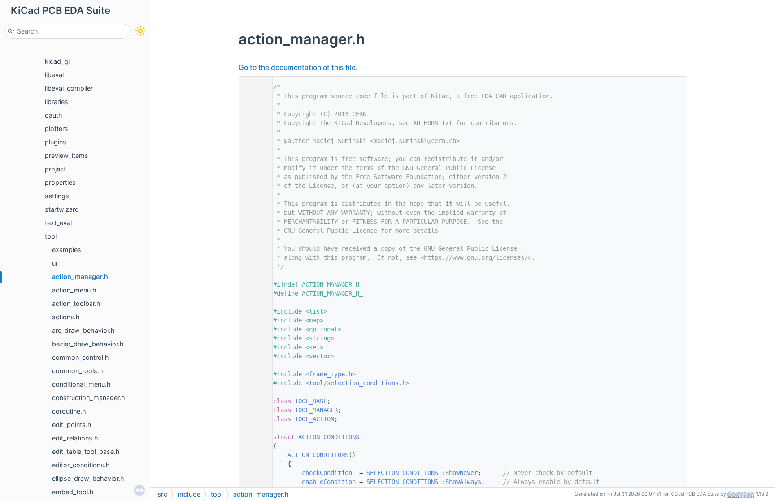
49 (253, 454)
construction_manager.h (88, 397)
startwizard (62, 209)
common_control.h (80, 357)
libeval (54, 74)
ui (54, 263)
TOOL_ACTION (314, 419)
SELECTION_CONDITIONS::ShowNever (422, 472)
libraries (56, 101)
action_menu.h (74, 290)
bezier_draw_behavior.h (88, 344)
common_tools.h (77, 371)
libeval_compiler (69, 88)
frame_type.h (330, 374)
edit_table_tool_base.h (86, 451)
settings (57, 196)
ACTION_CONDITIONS (328, 436)
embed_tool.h (73, 492)
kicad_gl (57, 61)
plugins (55, 142)
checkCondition (327, 472)
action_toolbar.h (76, 303)
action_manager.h (80, 276)
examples (66, 249)
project (55, 169)
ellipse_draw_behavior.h (88, 478)
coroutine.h (69, 411)
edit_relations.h (75, 438)
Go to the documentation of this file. (298, 67)
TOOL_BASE (311, 401)
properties (60, 182)
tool (51, 236)
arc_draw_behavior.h (83, 330)
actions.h (66, 317)
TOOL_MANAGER (316, 410)
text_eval (58, 223)
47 (253, 436)
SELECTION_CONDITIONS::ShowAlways (423, 481)
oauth (53, 115)
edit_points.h (71, 424)
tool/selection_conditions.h (357, 383)
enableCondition (329, 481)
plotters (56, 128)
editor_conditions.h (81, 465)
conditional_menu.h (81, 384)
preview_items (66, 155)
